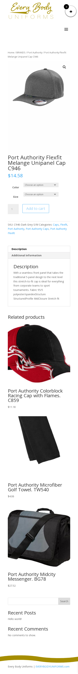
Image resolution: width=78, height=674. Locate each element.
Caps (56, 224)
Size (15, 196)
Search (64, 601)
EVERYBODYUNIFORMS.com (52, 666)
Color (15, 187)
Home (11, 52)
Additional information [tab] (27, 255)
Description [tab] (19, 249)
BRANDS (20, 52)
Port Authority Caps (37, 228)
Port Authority (34, 52)
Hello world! (15, 619)
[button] (64, 67)
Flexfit (63, 224)
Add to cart (35, 208)
